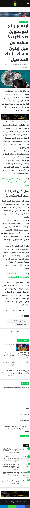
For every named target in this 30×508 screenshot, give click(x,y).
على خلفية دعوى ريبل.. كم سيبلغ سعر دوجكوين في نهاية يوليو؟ (15, 182)
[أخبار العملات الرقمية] (15, 3)
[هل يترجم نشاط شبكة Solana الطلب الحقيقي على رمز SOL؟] (7, 365)
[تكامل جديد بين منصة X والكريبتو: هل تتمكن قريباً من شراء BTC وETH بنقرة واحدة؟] (7, 347)
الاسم (27, 408)
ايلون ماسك (12, 321)
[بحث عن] (2, 4)
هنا (22, 316)
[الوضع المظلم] (5, 4)
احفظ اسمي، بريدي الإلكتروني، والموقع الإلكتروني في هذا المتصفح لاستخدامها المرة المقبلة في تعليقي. (15, 428)
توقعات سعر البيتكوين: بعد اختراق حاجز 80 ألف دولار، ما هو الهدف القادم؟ (10, 482)
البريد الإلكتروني (24, 414)
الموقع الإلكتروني (24, 420)
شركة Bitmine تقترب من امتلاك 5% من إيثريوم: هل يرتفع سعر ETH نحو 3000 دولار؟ (23, 372)
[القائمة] (28, 4)
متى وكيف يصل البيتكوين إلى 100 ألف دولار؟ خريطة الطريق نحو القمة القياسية (23, 354)
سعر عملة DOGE (21, 324)
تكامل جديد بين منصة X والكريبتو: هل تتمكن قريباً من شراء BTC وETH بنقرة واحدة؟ (8, 354)
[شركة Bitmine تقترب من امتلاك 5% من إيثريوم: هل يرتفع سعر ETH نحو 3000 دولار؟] (22, 365)
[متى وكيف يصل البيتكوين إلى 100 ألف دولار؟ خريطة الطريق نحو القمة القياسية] (22, 347)
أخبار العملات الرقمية (23, 22)
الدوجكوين (23, 321)
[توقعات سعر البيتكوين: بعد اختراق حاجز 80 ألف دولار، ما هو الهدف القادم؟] (24, 482)
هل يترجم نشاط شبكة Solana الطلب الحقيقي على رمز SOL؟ (8, 372)
